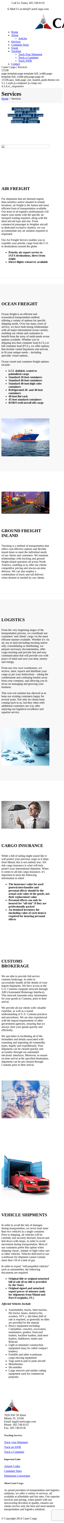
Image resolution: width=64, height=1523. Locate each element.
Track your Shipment (16, 1442)
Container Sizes (13, 1470)
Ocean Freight (22, 108)
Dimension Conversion (17, 1475)
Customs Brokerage (25, 120)
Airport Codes (12, 1466)
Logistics (26, 115)
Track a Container (14, 1451)
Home (4, 98)
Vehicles (32, 121)
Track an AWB (12, 1447)
